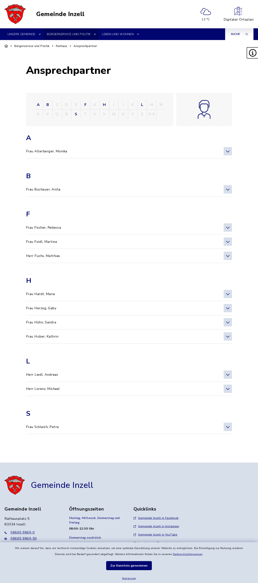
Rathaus (61, 46)
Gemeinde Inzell (60, 14)
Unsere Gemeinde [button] (22, 34)
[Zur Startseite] (6, 46)
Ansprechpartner (85, 46)
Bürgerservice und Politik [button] (69, 34)
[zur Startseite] (15, 14)
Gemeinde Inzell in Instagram (158, 526)
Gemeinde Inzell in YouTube (157, 535)
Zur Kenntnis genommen (129, 566)
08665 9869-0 (23, 532)
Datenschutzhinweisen (187, 554)
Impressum (129, 578)
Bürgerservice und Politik (32, 46)
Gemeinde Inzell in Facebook (158, 518)
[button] (252, 53)
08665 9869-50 (24, 538)
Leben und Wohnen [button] (118, 34)
